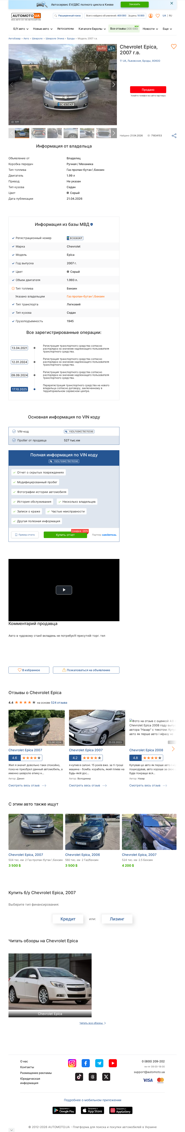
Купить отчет (71, 534)
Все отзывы (124, 28)
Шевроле (37, 38)
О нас (24, 1061)
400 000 (121, 15)
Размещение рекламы (36, 1073)
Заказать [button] (134, 4)
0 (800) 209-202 (153, 1061)
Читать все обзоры (91, 1022)
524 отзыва (59, 702)
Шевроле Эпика (55, 38)
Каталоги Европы (90, 28)
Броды (71, 38)
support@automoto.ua (149, 1072)
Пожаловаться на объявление (88, 670)
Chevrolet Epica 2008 (146, 750)
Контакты (27, 1067)
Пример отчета (27, 534)
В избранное (30, 670)
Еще (166, 28)
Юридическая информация (30, 1081)
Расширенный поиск (69, 15)
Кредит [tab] (68, 919)
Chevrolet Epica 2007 (25, 750)
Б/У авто (19, 28)
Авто (26, 38)
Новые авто (41, 28)
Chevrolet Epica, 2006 (82, 855)
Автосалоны (65, 28)
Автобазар (14, 38)
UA (164, 15)
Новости (149, 28)
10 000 (140, 15)
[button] (114, 85)
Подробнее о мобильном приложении (92, 1100)
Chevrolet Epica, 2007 (25, 855)
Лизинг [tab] (117, 919)
